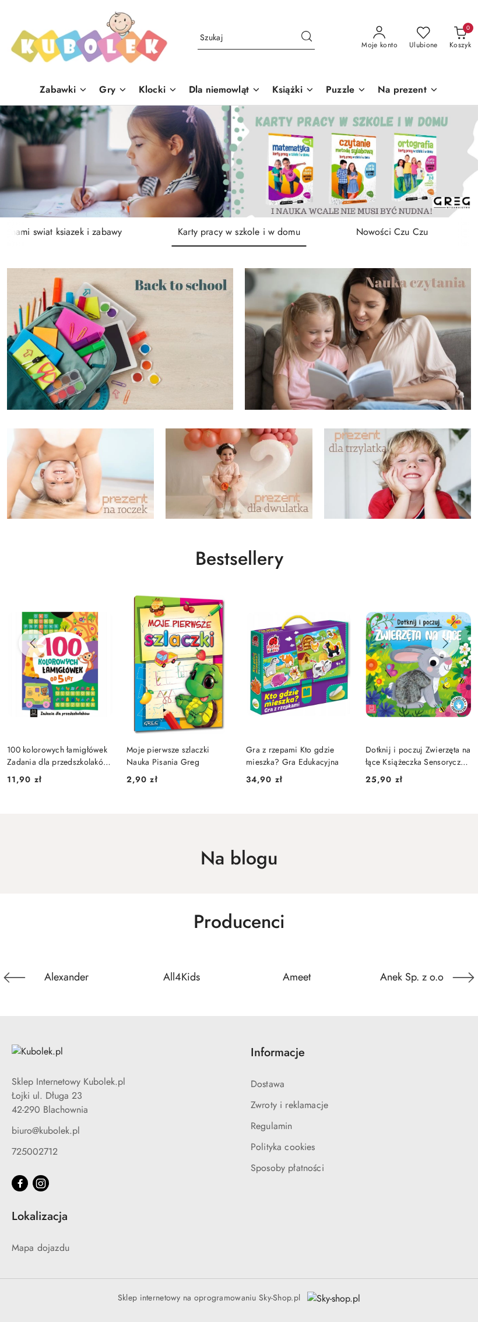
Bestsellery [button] (239, 558)
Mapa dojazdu (40, 1247)
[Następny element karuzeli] (463, 977)
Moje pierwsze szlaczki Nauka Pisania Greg (167, 755)
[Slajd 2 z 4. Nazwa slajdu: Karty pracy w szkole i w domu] (239, 161)
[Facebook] (20, 1183)
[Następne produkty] (445, 643)
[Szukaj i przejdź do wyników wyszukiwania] (306, 38)
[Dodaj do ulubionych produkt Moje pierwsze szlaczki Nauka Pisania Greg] (218, 608)
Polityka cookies (283, 1147)
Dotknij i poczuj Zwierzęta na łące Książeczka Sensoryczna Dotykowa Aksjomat (417, 755)
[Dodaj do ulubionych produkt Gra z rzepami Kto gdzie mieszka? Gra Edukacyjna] (338, 608)
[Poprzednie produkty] (32, 643)
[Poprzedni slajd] (26, 161)
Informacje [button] (278, 1052)
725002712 (35, 1151)
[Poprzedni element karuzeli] (14, 977)
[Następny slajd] (452, 161)
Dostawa (267, 1084)
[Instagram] (41, 1183)
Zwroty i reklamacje (289, 1105)
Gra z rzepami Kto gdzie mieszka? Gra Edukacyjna (292, 755)
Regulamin (271, 1126)
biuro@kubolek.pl (46, 1130)
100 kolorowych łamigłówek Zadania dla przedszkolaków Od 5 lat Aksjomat (58, 755)
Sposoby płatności (287, 1168)
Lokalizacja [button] (40, 1216)
